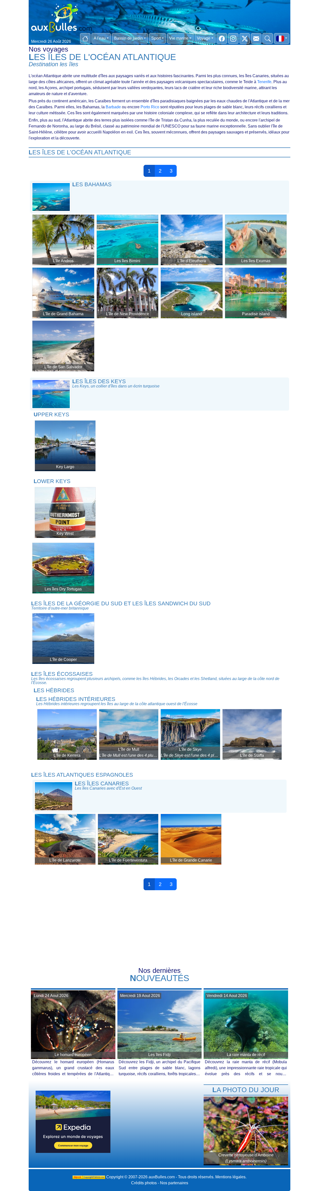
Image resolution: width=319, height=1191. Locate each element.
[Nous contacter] (256, 38)
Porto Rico (150, 107)
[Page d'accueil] (85, 38)
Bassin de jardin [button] (128, 38)
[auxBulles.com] (61, 17)
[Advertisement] (159, 930)
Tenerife (264, 82)
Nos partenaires (174, 1183)
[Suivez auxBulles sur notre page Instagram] (233, 38)
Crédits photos (144, 1183)
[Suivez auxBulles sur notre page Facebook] (222, 38)
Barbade (113, 107)
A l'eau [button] (100, 38)
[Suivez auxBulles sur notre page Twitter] (244, 38)
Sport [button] (156, 38)
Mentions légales (230, 1177)
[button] (281, 38)
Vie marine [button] (178, 38)
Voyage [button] (203, 38)
